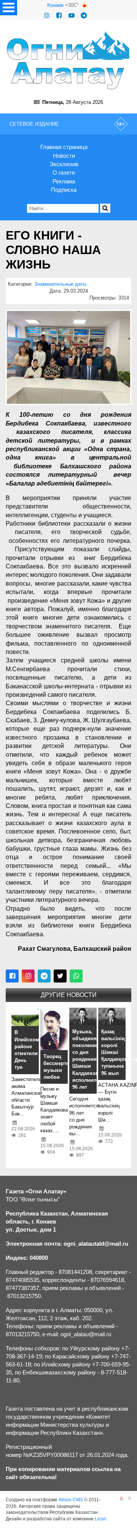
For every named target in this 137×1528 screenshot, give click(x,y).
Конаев (55, 5)
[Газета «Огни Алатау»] (68, 60)
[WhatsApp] (76, 976)
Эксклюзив (63, 164)
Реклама (64, 181)
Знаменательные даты (60, 284)
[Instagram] (46, 15)
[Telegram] (84, 15)
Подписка (63, 189)
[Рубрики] (8, 7)
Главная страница (64, 147)
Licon (100, 1519)
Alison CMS (71, 1499)
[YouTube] (71, 15)
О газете (64, 172)
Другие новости (69, 995)
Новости (64, 155)
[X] (60, 976)
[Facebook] (59, 15)
